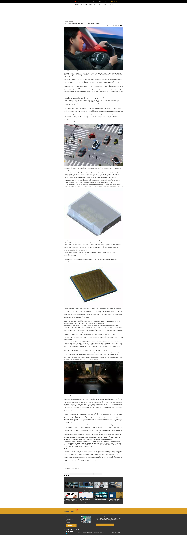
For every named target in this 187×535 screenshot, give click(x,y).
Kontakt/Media (102, 532)
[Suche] (108, 2)
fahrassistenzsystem (89, 473)
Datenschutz (80, 532)
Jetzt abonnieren (71, 525)
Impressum (84, 532)
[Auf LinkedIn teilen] (122, 25)
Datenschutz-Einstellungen (95, 532)
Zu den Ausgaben (104, 525)
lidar (77, 473)
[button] (66, 497)
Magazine (90, 1)
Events (79, 1)
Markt (111, 4)
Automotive (77, 4)
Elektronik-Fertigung (92, 4)
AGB (77, 532)
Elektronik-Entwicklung (84, 4)
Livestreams (85, 1)
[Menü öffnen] (66, 1)
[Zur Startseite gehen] (72, 1)
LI (77, 529)
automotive (96, 473)
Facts (105, 532)
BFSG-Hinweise (88, 532)
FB (79, 529)
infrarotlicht (81, 473)
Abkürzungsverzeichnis (103, 1)
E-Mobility (99, 4)
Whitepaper (95, 1)
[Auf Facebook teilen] (119, 25)
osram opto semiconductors (70, 473)
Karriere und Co (106, 4)
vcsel (100, 473)
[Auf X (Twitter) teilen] (120, 25)
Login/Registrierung (115, 1)
